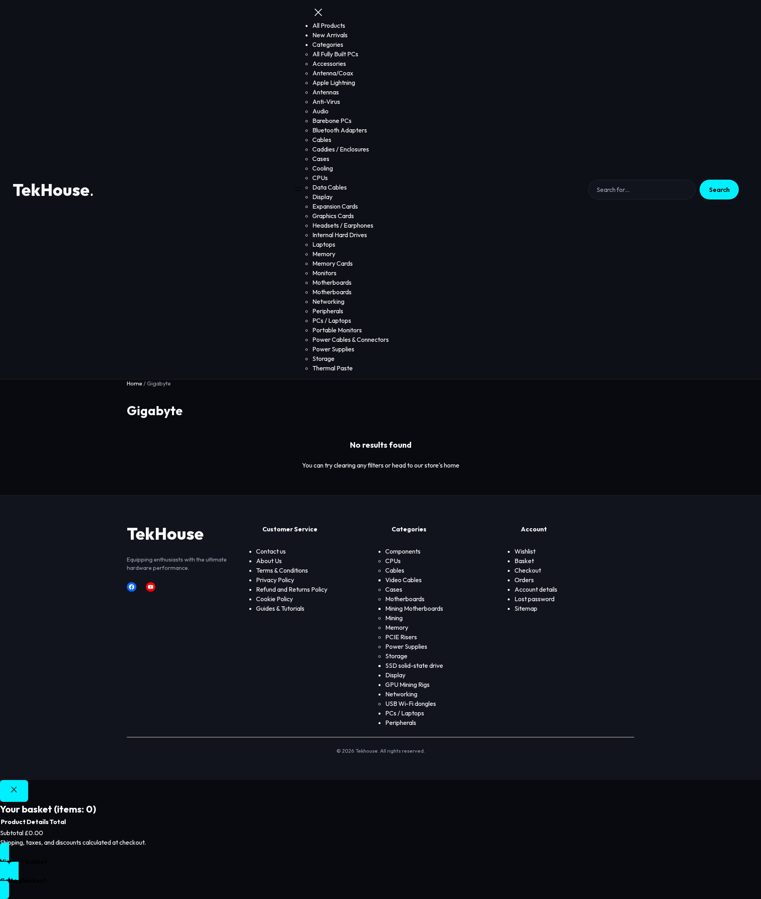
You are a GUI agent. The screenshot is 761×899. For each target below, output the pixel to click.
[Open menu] (298, 189)
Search (719, 190)
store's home (441, 465)
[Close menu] (318, 12)
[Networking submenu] (419, 694)
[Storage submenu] (409, 656)
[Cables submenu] (406, 570)
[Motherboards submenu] (426, 599)
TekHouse (51, 189)
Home (134, 383)
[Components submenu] (423, 551)
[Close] (14, 791)
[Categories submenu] (345, 45)
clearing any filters (359, 465)
